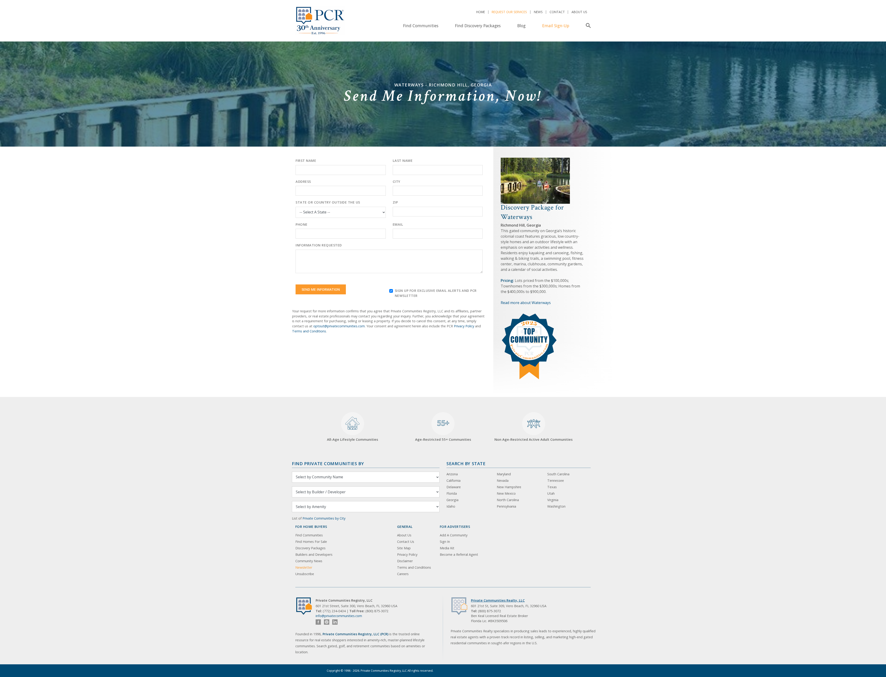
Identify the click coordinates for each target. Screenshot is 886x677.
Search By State (465, 463)
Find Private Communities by (328, 463)
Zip (395, 202)
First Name (306, 160)
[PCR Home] (306, 606)
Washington (556, 506)
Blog (521, 25)
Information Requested (319, 245)
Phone (302, 224)
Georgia (452, 500)
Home (480, 12)
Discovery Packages (310, 548)
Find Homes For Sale (311, 541)
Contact (557, 12)
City (396, 181)
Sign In (445, 541)
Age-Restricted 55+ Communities (443, 430)
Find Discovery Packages (478, 25)
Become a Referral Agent (459, 554)
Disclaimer (405, 561)
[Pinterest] (326, 622)
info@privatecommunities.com (339, 616)
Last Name (403, 160)
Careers (403, 574)
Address (303, 181)
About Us (579, 12)
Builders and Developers (313, 554)
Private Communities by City (323, 518)
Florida (451, 493)
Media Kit (447, 548)
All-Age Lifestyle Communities (352, 439)
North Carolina (508, 500)
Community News (308, 561)
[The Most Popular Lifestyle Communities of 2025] (529, 315)
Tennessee (555, 480)
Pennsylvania (506, 506)
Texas (552, 487)
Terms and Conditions (309, 331)
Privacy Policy (464, 326)
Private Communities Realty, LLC (498, 600)
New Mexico (506, 493)
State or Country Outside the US (328, 202)
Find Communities (420, 25)
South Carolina (558, 474)
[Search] (587, 25)
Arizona (452, 474)
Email (398, 224)
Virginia (552, 500)
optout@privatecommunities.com (339, 326)
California (453, 480)
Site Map (404, 548)
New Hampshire (509, 487)
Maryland (504, 474)
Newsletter (303, 567)
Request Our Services (509, 12)
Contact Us (405, 541)
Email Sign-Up (555, 25)
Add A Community (453, 535)
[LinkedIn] (335, 622)
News (538, 12)
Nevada (503, 480)
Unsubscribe (304, 574)
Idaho (450, 506)
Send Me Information (321, 289)
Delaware (453, 487)
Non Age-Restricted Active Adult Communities (533, 439)
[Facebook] (318, 622)
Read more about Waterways (526, 302)
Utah (551, 493)
